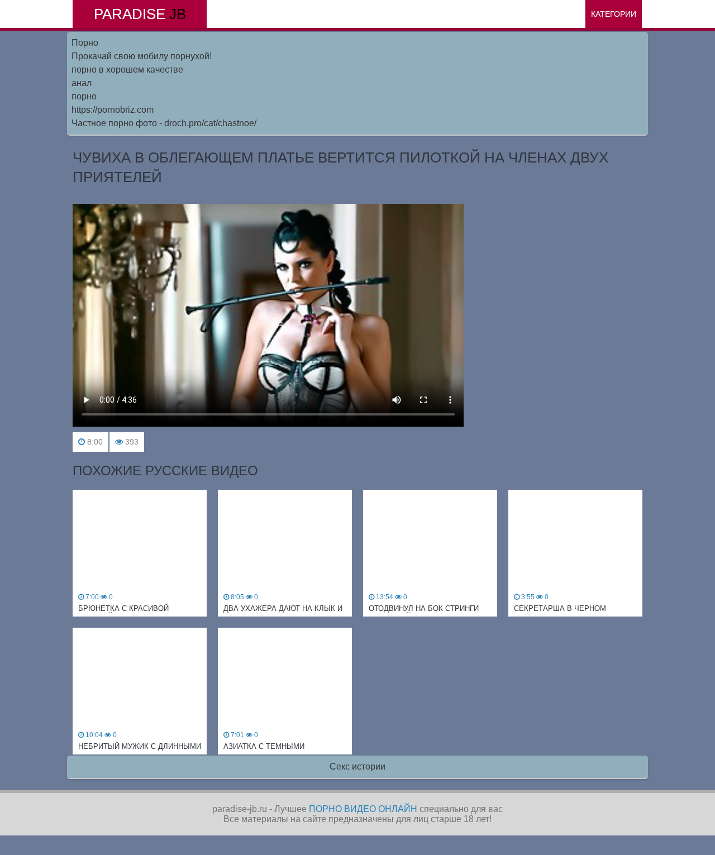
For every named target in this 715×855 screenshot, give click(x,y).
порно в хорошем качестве (127, 69)
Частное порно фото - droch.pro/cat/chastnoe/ (164, 123)
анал (82, 83)
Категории (613, 13)
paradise (140, 14)
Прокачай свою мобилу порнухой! (142, 56)
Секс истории (357, 766)
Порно (85, 42)
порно (84, 96)
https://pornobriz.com (113, 109)
